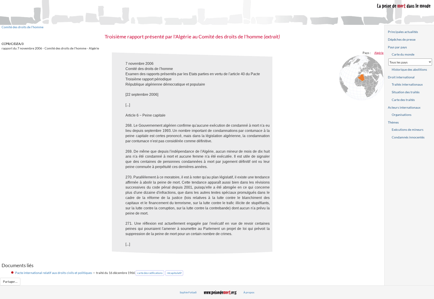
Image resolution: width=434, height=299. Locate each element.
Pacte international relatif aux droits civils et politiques (53, 273)
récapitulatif (174, 273)
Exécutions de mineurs (407, 129)
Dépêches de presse (401, 39)
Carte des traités (403, 100)
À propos (248, 292)
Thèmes (393, 122)
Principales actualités (403, 32)
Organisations (401, 115)
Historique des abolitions (409, 69)
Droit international (401, 77)
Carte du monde (403, 54)
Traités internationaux (407, 84)
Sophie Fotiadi (188, 292)
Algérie (379, 53)
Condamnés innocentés (408, 137)
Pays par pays (397, 47)
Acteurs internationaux (404, 107)
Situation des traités (406, 92)
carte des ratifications (150, 273)
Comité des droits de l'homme (22, 27)
